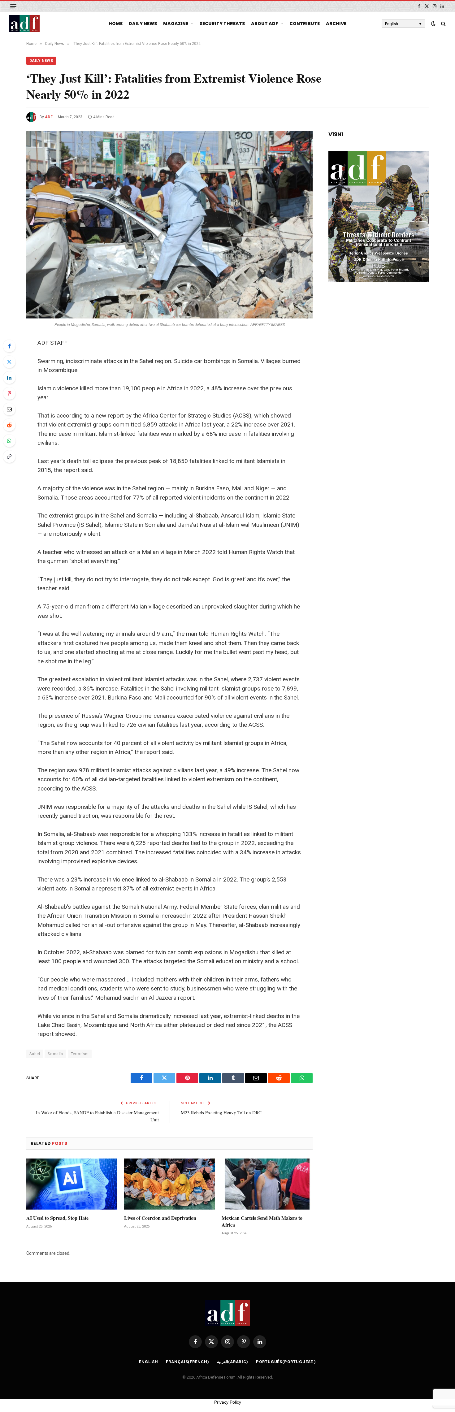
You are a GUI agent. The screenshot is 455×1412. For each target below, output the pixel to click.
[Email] (9, 409)
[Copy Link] (9, 456)
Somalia (55, 1053)
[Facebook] (9, 346)
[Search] (443, 24)
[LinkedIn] (9, 377)
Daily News (143, 23)
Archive (336, 23)
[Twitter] (9, 362)
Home (116, 23)
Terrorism (80, 1053)
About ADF (264, 23)
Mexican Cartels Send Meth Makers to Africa (262, 1221)
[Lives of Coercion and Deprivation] (169, 1184)
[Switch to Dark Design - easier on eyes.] (433, 23)
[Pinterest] (9, 393)
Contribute (304, 23)
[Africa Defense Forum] (24, 23)
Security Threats (222, 23)
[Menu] (13, 6)
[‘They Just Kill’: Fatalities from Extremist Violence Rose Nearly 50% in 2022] (169, 224)
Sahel (34, 1053)
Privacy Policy (227, 1402)
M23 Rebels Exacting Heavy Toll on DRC (221, 1112)
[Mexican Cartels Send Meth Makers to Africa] (267, 1184)
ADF (49, 117)
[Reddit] (9, 425)
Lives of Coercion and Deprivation (160, 1218)
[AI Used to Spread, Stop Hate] (71, 1184)
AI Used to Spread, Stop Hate (57, 1218)
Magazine (175, 23)
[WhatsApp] (9, 441)
